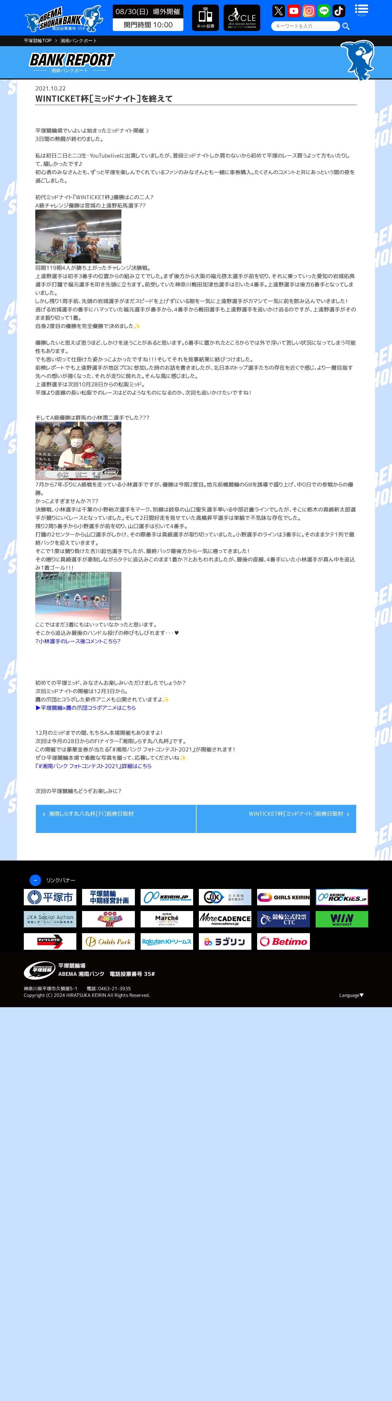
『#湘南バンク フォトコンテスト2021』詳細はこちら (93, 766)
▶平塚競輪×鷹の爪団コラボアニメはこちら (85, 708)
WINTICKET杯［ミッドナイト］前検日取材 (296, 813)
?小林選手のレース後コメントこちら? (78, 641)
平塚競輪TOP (38, 40)
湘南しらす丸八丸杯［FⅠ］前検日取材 (91, 813)
